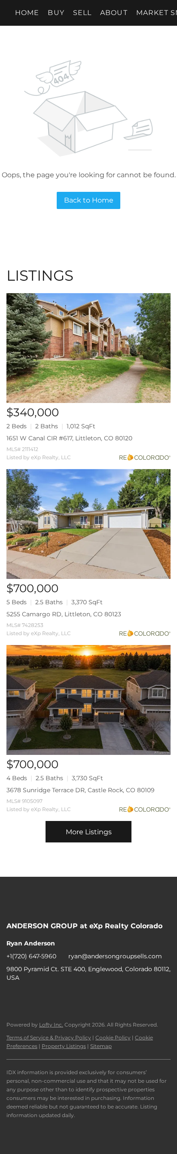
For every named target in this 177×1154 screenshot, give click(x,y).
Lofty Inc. (51, 1024)
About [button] (114, 13)
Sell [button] (82, 13)
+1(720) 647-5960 (31, 956)
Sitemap (101, 1046)
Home (27, 13)
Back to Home (88, 200)
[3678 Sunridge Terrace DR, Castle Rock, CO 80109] (88, 700)
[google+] (81, 996)
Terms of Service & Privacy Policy (48, 1037)
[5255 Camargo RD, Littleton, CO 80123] (88, 524)
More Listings (89, 832)
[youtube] (64, 996)
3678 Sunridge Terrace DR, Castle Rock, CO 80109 (80, 790)
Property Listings (64, 1046)
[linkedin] (30, 996)
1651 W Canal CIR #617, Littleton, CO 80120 (69, 438)
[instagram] (47, 996)
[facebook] (12, 996)
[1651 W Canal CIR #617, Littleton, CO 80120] (88, 348)
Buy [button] (56, 13)
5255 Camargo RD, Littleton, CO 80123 (63, 614)
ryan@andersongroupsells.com (115, 956)
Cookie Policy (113, 1037)
